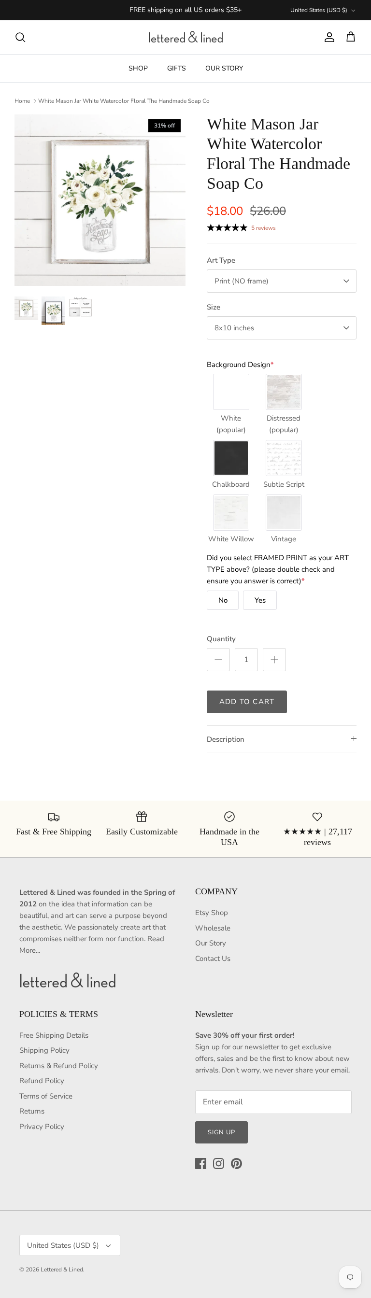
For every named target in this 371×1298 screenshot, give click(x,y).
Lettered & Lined (62, 1269)
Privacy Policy (41, 1126)
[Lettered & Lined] (185, 37)
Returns (31, 1111)
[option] (100, 200)
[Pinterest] (236, 1163)
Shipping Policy (44, 1050)
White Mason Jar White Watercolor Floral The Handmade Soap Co (124, 101)
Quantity (221, 639)
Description (225, 739)
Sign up (221, 1132)
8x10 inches (234, 328)
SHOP (138, 68)
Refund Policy (41, 1081)
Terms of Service (45, 1096)
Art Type (221, 260)
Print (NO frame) (241, 281)
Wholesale (212, 928)
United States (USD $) (318, 10)
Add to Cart (246, 701)
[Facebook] (200, 1163)
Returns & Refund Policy (58, 1066)
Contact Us (212, 958)
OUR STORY (224, 68)
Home (22, 101)
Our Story (210, 943)
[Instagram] (218, 1163)
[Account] (327, 37)
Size (213, 307)
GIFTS (176, 68)
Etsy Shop (211, 912)
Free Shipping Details (53, 1035)
